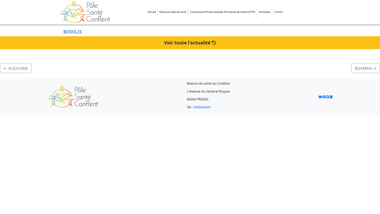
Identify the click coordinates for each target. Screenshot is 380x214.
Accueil (152, 12)
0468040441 (202, 107)
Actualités (264, 12)
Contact (278, 12)
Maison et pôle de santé (172, 12)
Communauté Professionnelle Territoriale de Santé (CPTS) (222, 12)
